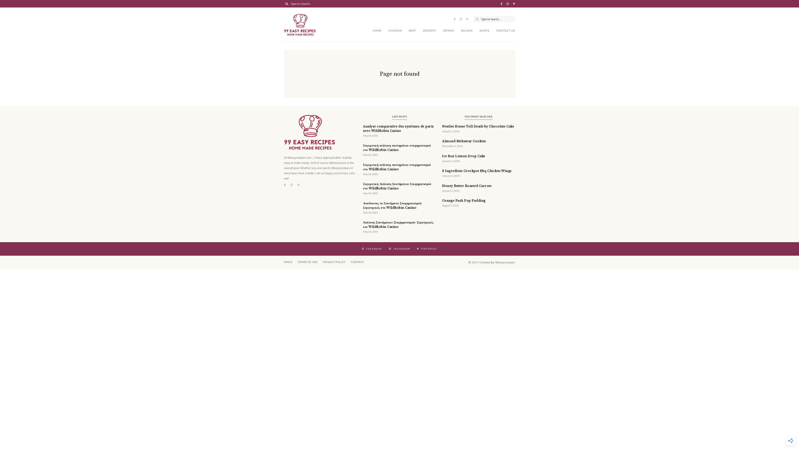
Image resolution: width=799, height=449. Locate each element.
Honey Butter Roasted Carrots (466, 186)
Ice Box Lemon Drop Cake (463, 156)
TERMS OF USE (308, 262)
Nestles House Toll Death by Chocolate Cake (478, 126)
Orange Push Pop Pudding (464, 200)
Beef (412, 30)
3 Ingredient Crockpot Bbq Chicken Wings (477, 171)
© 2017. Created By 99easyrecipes (491, 262)
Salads (467, 30)
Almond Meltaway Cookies (464, 141)
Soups (484, 30)
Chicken (395, 30)
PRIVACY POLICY (334, 262)
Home (377, 30)
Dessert (429, 30)
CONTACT (357, 262)
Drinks (448, 30)
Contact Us (505, 30)
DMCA (288, 262)
